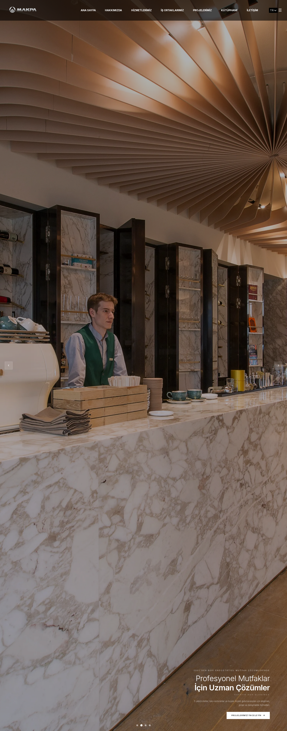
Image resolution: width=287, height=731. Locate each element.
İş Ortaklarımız (172, 10)
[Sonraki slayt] (278, 365)
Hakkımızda (113, 10)
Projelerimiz (202, 10)
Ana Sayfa (88, 10)
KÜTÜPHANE (229, 10)
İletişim (252, 10)
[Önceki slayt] (9, 365)
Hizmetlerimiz (141, 10)
